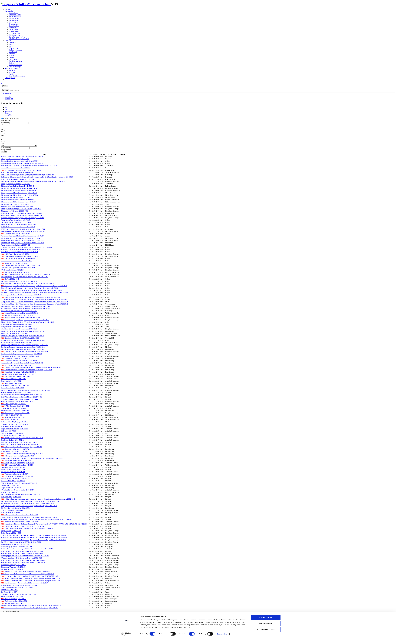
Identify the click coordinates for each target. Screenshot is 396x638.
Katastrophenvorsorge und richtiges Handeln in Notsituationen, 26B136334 (25, 306)
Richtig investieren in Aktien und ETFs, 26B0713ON (18, 224)
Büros (11, 46)
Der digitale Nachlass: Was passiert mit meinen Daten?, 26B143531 (23, 349)
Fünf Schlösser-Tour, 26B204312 (12, 512)
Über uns (8, 41)
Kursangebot (9, 11)
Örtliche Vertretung (15, 50)
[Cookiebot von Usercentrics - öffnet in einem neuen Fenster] (126, 634)
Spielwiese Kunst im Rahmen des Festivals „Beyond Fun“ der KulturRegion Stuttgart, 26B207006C (34, 535)
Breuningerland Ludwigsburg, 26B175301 (15, 410)
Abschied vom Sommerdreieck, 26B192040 (17, 476)
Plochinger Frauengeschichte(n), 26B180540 (17, 463)
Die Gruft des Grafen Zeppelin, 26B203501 (15, 508)
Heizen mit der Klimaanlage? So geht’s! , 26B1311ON (19, 281)
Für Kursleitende (14, 35)
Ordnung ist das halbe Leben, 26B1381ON (17, 315)
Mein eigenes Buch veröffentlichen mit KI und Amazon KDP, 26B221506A (27, 574)
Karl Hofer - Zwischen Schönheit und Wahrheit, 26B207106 (21, 542)
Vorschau (12, 72)
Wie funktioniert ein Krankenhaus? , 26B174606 (17, 401)
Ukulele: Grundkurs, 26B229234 (13, 599)
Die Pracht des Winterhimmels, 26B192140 (15, 478)
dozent (7, 113)
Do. (2, 137)
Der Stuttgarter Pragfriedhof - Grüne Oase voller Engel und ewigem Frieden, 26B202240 (30, 501)
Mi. (2, 135)
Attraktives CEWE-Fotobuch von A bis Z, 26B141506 (19, 329)
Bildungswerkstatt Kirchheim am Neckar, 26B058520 (18, 190)
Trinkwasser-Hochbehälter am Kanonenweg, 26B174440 (19, 399)
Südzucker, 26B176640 (8, 431)
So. (2, 144)
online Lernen (13, 29)
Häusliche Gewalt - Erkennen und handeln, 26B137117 (19, 311)
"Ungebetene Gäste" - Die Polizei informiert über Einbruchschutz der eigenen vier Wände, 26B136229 (34, 304)
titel (6, 107)
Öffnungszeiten (10, 78)
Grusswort (12, 42)
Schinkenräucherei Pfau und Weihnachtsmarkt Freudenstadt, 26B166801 (26, 370)
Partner (11, 63)
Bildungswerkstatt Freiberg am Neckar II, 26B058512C (19, 188)
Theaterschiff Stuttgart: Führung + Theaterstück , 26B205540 (22, 526)
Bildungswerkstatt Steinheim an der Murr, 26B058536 (18, 202)
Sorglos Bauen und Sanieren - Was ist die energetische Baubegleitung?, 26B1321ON (30, 297)
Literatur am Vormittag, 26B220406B (13, 567)
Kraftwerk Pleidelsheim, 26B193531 (13, 481)
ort (6, 109)
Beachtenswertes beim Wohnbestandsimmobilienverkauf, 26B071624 (23, 231)
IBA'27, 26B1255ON (10, 279)
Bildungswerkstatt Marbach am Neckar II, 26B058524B (19, 195)
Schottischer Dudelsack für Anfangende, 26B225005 (18, 594)
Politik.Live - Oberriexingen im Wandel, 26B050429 (18, 179)
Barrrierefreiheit (14, 22)
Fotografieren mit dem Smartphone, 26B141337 (16, 324)
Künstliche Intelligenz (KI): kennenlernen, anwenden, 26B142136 (22, 336)
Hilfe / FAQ (13, 44)
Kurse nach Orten (15, 15)
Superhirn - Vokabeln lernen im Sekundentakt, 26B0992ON (20, 249)
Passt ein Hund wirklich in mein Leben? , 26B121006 (20, 265)
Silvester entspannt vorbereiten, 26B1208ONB (16, 261)
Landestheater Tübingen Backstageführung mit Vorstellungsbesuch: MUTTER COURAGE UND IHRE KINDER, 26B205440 (44, 524)
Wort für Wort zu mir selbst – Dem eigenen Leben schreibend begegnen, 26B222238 (30, 581)
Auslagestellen (14, 26)
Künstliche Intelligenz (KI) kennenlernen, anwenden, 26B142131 (22, 331)
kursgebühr (8, 115)
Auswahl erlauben (265, 623)
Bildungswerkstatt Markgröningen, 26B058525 (16, 197)
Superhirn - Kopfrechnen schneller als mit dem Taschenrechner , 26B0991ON (26, 247)
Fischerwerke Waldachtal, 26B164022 (15, 358)
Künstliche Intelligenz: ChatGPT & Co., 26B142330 (20, 338)
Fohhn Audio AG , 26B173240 (11, 381)
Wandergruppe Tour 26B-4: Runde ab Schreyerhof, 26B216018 (22, 553)
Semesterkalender (15, 33)
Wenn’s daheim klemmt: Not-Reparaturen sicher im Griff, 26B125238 (25, 274)
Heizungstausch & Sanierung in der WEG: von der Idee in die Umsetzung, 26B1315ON (31, 290)
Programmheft (13, 24)
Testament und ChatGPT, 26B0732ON (15, 234)
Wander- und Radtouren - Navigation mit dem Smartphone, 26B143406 (24, 345)
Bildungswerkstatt (15, 16)
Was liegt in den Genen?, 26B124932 (15, 272)
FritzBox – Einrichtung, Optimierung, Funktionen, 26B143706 (21, 354)
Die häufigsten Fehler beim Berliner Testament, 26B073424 (20, 238)
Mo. (2, 131)
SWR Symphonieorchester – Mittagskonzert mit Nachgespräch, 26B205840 (27, 528)
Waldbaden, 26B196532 (9, 492)
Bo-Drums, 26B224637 (9, 592)
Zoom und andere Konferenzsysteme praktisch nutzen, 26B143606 (24, 351)
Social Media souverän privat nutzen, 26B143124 (17, 342)
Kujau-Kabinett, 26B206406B (11, 533)
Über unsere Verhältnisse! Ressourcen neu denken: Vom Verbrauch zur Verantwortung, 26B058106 (33, 181)
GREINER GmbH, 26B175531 (11, 415)
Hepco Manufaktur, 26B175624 (13, 417)
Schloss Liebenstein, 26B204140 (12, 510)
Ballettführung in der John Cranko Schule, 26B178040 (19, 442)
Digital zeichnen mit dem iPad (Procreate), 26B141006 (20, 317)
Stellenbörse (13, 59)
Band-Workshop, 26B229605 (12, 603)
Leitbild (11, 55)
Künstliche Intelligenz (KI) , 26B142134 (14, 333)
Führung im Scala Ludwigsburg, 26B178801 (17, 456)
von (2, 127)
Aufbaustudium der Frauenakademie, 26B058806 (17, 206)
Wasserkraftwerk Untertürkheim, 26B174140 (16, 392)
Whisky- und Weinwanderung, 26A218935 (15, 159)
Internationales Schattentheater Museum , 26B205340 (20, 522)
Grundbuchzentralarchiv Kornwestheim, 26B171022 (18, 374)
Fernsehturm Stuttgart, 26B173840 (12, 388)
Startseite (8, 9)
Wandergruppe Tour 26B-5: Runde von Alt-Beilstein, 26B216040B (23, 562)
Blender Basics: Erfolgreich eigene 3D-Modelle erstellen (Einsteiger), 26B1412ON (28, 322)
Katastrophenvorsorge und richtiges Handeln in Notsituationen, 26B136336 (25, 308)
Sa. (2, 141)
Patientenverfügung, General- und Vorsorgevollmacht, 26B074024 (22, 240)
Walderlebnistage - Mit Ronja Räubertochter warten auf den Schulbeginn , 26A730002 (29, 165)
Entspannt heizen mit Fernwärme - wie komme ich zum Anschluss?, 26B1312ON (27, 283)
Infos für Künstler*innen (17, 76)
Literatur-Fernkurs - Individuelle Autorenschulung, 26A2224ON (22, 163)
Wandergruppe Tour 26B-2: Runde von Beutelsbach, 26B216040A (23, 560)
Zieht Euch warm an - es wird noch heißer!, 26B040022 (21, 170)
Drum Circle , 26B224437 (9, 590)
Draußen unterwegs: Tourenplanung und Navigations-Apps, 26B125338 (24, 277)
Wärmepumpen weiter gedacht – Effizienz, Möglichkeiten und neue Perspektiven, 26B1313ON (34, 286)
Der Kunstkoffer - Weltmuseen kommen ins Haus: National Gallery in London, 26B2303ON (31, 605)
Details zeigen (222, 634)
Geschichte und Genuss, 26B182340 (13, 467)
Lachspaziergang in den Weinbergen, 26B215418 (17, 546)
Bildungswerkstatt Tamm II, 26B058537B (15, 204)
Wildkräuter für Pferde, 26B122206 (12, 270)
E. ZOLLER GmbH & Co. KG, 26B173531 (15, 385)
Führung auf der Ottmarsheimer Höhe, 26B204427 (19, 515)
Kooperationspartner (15, 65)
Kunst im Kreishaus (11, 68)
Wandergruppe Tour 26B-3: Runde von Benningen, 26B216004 (22, 551)
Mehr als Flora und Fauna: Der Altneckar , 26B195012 (19, 483)
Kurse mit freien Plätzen (11, 118)
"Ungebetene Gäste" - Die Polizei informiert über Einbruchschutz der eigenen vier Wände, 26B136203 (34, 299)
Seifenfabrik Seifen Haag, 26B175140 (13, 408)
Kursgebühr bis (6, 150)
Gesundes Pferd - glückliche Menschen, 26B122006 (18, 268)
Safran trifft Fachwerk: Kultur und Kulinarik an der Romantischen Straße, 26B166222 (31, 367)
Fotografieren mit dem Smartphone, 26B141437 (16, 327)
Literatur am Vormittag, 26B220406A (13, 565)
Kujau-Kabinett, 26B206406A (11, 531)
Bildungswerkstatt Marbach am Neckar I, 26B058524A (19, 193)
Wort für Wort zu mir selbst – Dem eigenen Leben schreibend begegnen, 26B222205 (30, 578)
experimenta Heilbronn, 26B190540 (13, 472)
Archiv (11, 74)
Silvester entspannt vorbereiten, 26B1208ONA (18, 258)
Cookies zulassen (265, 617)
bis (2, 129)
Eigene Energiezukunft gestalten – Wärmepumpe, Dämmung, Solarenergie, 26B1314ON (30, 288)
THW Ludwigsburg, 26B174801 (13, 404)
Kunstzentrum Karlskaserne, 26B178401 (16, 449)
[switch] (173, 634)
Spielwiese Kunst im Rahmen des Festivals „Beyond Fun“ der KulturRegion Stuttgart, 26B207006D (34, 537)
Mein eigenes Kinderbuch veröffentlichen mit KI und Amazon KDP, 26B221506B (29, 576)
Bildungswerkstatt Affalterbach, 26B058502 (15, 184)
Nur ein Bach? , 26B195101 (10, 485)
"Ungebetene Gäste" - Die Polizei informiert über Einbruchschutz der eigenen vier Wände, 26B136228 (34, 302)
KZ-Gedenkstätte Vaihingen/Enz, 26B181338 (17, 465)
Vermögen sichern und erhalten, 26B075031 (15, 245)
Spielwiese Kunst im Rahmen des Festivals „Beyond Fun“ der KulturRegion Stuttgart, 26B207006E (33, 540)
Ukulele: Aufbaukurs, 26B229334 (14, 601)
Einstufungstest (14, 31)
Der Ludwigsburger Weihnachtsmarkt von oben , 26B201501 (21, 494)
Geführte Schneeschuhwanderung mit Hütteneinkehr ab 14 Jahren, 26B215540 (27, 549)
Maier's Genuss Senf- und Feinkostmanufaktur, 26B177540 (22, 438)
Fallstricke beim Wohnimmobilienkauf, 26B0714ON (18, 227)
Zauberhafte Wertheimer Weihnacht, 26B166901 (18, 372)
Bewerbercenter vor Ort (17, 37)
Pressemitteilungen (15, 67)
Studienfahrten (14, 18)
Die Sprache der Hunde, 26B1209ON (15, 263)
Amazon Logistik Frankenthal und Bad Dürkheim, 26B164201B (22, 363)
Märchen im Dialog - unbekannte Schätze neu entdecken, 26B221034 (25, 571)
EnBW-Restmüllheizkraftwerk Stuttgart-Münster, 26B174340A (21, 395)
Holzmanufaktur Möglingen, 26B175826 (14, 422)
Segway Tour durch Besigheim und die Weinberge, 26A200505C (22, 156)
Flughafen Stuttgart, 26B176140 (11, 426)
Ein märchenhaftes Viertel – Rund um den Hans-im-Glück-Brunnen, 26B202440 (27, 503)
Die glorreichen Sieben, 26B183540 (13, 469)
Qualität (11, 57)
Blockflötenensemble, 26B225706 (12, 596)
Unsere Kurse (13, 13)
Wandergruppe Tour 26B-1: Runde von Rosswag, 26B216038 (21, 558)
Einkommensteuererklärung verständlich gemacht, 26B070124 (21, 215)
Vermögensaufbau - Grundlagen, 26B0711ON (16, 220)
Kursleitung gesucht (15, 61)
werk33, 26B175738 (9, 419)
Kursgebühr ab (6, 147)
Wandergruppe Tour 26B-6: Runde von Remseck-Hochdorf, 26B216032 (25, 556)
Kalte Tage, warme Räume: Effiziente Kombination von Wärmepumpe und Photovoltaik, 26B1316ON (34, 292)
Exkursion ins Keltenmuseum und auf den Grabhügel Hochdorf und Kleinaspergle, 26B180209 (32, 458)
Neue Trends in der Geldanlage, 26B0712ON (16, 222)
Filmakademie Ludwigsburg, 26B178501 (14, 451)
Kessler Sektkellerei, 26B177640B (12, 440)
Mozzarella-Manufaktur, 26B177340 (13, 435)
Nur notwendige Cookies (266, 629)
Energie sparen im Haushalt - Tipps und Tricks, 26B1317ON (21, 295)
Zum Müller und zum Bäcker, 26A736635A (15, 168)
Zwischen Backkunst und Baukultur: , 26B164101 (19, 361)
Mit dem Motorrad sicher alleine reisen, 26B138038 (19, 313)
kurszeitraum (9, 111)
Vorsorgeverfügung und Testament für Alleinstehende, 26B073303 (22, 236)
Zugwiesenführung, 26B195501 (11, 488)
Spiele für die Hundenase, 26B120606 (15, 254)
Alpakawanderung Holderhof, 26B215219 (15, 544)
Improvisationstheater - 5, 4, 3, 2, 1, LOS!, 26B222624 (19, 585)
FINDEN (5, 90)
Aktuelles (12, 70)
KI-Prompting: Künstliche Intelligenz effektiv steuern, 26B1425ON (23, 340)
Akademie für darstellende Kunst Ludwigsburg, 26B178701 (22, 454)
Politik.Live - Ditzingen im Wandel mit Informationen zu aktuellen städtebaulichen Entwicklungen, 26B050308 (37, 177)
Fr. (2, 139)
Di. (2, 133)
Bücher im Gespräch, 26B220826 (12, 569)
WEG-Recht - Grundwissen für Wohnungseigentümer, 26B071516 (23, 229)
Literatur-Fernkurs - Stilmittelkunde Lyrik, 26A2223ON (19, 161)
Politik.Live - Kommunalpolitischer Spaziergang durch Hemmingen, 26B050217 (27, 175)
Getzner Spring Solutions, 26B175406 (15, 413)
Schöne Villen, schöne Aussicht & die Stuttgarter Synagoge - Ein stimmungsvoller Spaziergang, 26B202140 (38, 499)
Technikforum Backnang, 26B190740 (15, 474)
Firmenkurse (13, 28)
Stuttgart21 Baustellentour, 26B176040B (14, 424)
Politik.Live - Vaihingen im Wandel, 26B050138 (17, 172)
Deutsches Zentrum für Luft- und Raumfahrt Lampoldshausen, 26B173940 (25, 390)
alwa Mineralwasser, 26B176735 (12, 433)
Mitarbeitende (13, 48)
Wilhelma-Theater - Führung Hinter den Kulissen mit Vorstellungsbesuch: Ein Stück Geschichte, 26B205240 (36, 519)
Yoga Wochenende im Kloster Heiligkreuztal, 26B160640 (20, 356)
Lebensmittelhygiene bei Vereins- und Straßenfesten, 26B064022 (22, 213)
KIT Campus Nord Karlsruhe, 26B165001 (16, 365)
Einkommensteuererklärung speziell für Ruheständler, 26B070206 (22, 218)
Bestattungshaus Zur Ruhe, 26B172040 (15, 376)
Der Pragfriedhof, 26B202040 (11, 497)
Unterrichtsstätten (14, 20)
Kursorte (12, 54)
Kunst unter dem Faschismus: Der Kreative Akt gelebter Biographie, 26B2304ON (29, 608)
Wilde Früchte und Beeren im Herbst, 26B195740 (17, 490)
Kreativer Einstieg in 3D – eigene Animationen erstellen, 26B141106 (25, 320)
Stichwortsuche (6, 120)
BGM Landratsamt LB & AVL (19, 39)
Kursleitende (13, 52)
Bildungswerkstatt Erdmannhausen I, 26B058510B (17, 186)
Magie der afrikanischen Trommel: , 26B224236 (16, 587)
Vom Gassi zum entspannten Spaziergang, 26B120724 (20, 256)
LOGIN (5, 86)
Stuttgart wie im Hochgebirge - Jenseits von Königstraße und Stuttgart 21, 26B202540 (29, 506)
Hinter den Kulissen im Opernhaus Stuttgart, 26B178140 (19, 444)
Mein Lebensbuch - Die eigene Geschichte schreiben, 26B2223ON (24, 583)
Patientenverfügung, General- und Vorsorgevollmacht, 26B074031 (22, 243)
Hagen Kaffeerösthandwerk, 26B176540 (14, 429)
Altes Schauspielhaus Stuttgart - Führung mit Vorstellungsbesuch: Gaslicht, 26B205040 (29, 517)
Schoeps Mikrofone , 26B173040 (13, 379)
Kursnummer (5, 123)
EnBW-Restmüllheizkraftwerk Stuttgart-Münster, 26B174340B (21, 397)
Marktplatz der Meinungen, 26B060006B (14, 211)
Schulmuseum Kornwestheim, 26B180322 (16, 460)
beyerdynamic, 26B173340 (11, 383)
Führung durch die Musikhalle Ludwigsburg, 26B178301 (21, 447)
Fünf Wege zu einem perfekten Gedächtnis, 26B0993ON (19, 252)
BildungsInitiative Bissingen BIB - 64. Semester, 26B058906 (21, 209)
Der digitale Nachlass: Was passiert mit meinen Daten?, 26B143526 (23, 347)
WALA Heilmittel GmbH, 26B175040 (15, 406)
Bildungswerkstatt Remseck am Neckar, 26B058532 (18, 200)
